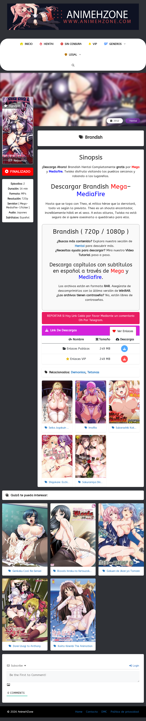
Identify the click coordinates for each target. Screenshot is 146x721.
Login (135, 665)
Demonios (78, 372)
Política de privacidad (125, 711)
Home (78, 711)
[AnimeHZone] (73, 16)
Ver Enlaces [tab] (124, 331)
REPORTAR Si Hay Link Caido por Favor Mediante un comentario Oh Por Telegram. (90, 318)
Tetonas (93, 372)
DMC (104, 711)
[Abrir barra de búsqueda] (73, 65)
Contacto (92, 711)
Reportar (19, 160)
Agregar (14, 106)
